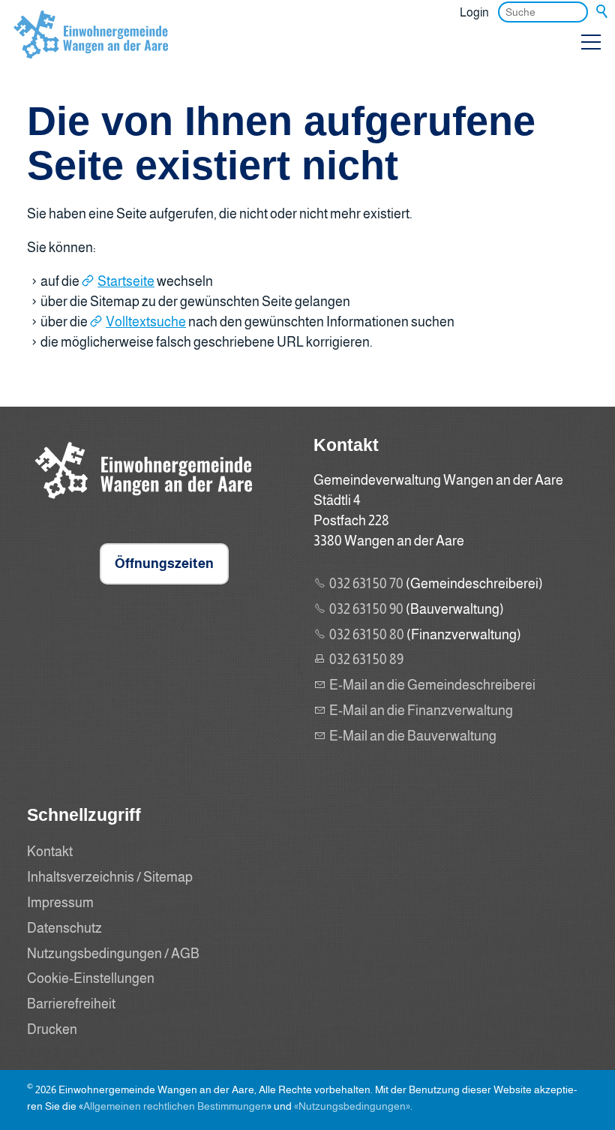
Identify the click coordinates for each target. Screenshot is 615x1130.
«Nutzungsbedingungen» (352, 1106)
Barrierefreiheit (71, 1003)
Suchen (603, 12)
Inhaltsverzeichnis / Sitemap (110, 877)
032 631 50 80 (366, 634)
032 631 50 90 (366, 609)
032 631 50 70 (366, 583)
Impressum (60, 902)
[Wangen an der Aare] (139, 502)
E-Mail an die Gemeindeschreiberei (432, 685)
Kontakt (50, 851)
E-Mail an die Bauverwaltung (412, 736)
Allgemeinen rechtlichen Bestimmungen (175, 1106)
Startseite (126, 281)
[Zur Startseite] (91, 48)
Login (474, 12)
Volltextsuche (146, 321)
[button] (591, 42)
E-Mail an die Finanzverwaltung (421, 710)
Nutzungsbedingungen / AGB (113, 953)
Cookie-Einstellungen (90, 978)
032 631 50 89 (366, 659)
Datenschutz (64, 928)
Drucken (52, 1029)
